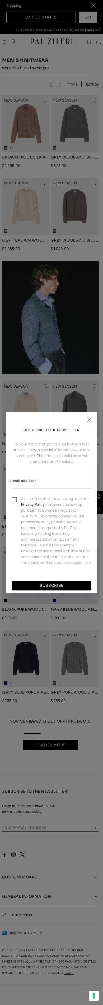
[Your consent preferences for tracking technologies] (94, 996)
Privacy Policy (33, 504)
